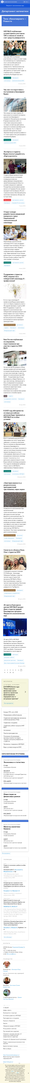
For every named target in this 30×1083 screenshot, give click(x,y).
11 (13, 672)
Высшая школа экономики (10, 1)
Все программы (6, 853)
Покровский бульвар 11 (18, 947)
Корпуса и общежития (9, 1020)
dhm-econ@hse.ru (11, 954)
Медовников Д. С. (8, 871)
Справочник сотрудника (10, 723)
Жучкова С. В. (16, 890)
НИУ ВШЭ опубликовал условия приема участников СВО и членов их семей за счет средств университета (14, 34)
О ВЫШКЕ (6, 1007)
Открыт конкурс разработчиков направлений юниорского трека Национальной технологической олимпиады (14, 217)
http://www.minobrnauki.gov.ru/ (11, 1055)
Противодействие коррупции (11, 1031)
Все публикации (8, 937)
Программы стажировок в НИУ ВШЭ (14, 744)
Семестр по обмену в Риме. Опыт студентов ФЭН (14, 551)
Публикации (8, 859)
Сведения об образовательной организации (14, 1039)
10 (10, 672)
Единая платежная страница (10, 1046)
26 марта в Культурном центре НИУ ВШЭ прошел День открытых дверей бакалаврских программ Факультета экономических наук (14, 610)
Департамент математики (15, 11)
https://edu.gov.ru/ (8, 1062)
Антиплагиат (7, 730)
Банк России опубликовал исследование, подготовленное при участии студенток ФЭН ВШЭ (13, 343)
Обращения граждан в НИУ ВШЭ (11, 1026)
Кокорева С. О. (8, 890)
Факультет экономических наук (15, 5)
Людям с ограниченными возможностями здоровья (14, 1042)
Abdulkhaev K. (7, 906)
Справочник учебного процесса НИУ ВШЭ (14, 726)
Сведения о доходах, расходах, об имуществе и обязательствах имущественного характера (12, 1035)
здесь (12, 1071)
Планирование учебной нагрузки (13, 715)
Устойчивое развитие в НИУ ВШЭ (12, 1015)
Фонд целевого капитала (9, 1028)
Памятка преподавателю (11, 733)
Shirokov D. (14, 906)
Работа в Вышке (7, 1048)
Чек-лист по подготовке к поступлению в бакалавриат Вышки (14, 91)
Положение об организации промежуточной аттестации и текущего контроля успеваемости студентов (13, 738)
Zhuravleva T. (7, 927)
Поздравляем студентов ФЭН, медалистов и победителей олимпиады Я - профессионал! (14, 277)
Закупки (5, 1023)
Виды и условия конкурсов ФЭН (12, 747)
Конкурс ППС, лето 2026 (11, 712)
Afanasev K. (14, 927)
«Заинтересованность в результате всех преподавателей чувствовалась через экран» (14, 486)
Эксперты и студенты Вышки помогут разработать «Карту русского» (14, 154)
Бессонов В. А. (19, 869)
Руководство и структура (10, 1013)
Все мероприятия (8, 703)
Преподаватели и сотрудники (11, 1018)
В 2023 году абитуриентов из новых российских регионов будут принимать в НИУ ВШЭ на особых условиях (14, 414)
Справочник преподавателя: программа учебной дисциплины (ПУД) (15, 718)
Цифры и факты (7, 1010)
